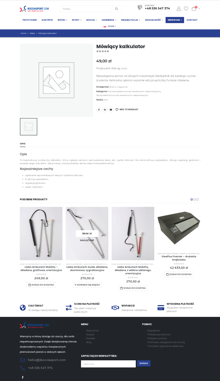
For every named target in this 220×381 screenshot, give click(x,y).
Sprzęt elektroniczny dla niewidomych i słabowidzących (122, 95)
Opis (23, 154)
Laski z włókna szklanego (146, 264)
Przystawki (30, 19)
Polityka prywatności (159, 334)
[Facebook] (23, 377)
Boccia (90, 19)
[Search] (117, 8)
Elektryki (47, 19)
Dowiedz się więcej (88, 285)
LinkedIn (104, 109)
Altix (106, 100)
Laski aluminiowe (74, 264)
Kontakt (192, 19)
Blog (88, 342)
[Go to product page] (41, 233)
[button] (191, 199)
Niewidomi (174, 19)
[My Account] (178, 9)
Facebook (98, 109)
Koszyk (90, 334)
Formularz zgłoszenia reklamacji (165, 346)
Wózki (61, 19)
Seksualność (153, 19)
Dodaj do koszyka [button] (43, 285)
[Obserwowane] (186, 9)
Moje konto (92, 330)
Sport (75, 19)
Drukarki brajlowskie (168, 254)
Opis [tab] (22, 143)
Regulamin (153, 330)
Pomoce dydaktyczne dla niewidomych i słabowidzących (134, 91)
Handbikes (108, 19)
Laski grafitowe (50, 264)
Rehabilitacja (129, 19)
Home (23, 33)
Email (111, 109)
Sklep (32, 33)
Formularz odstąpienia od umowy (166, 342)
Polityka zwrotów (157, 338)
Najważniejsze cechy (36, 169)
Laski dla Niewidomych (31, 264)
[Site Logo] (34, 9)
